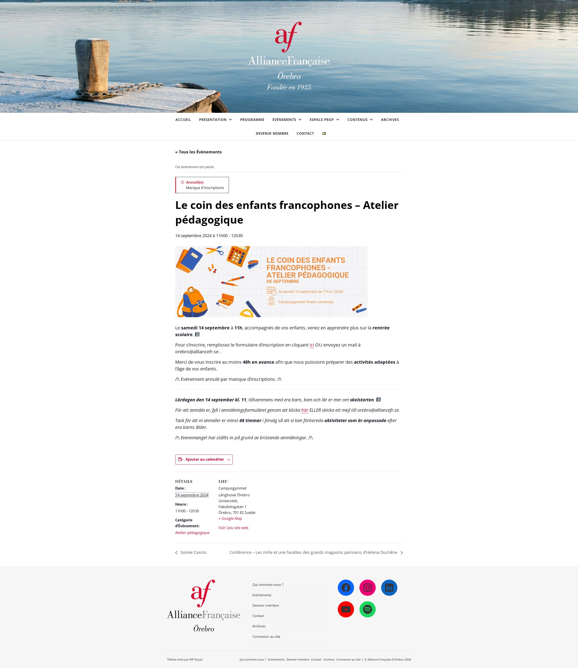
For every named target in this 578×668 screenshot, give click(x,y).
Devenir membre (272, 133)
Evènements (261, 595)
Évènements (284, 119)
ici (312, 345)
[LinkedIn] (389, 588)
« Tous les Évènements (198, 152)
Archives (390, 119)
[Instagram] (367, 588)
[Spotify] (367, 609)
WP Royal (195, 659)
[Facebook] (346, 588)
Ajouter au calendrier (205, 459)
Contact (305, 133)
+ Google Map (230, 518)
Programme (252, 119)
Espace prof (322, 119)
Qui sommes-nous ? (267, 584)
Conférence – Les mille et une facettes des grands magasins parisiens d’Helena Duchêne (314, 552)
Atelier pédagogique (192, 532)
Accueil (183, 119)
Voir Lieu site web (233, 527)
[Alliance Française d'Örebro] (289, 56)
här (304, 410)
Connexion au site (266, 636)
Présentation (213, 119)
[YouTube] (346, 609)
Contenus (357, 119)
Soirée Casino (193, 552)
